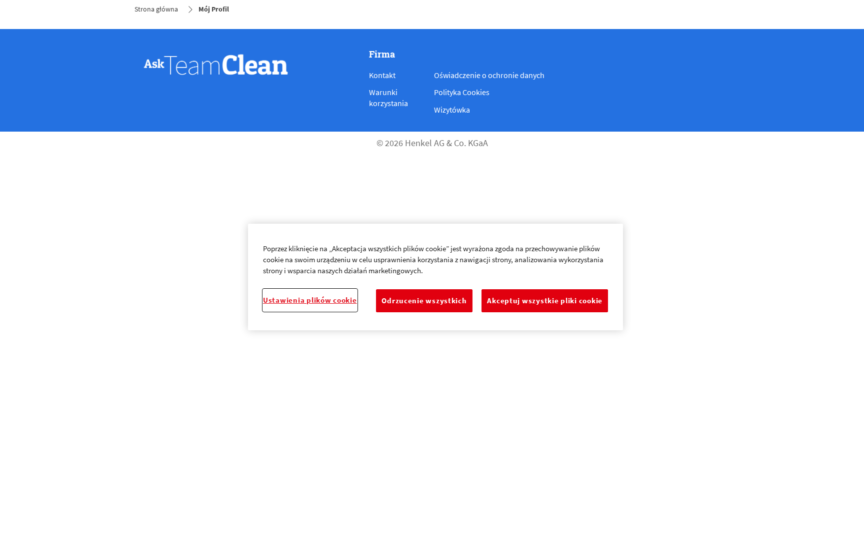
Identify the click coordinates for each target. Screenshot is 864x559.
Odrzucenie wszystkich (424, 300)
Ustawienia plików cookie (310, 300)
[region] (435, 277)
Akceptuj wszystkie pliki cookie (544, 300)
